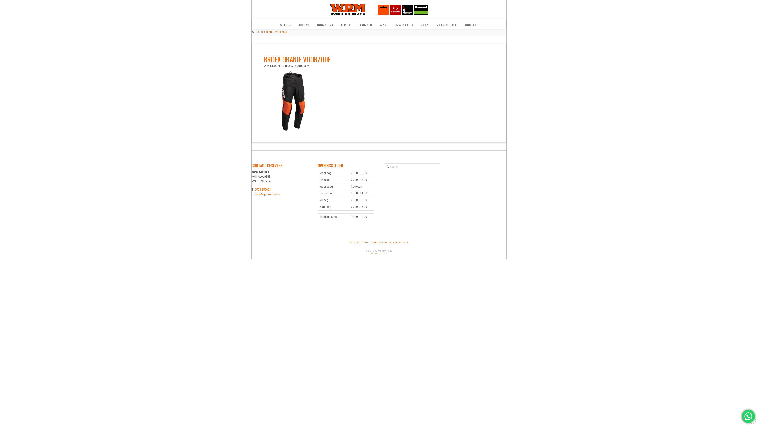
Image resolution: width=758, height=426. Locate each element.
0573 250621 (263, 189)
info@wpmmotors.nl (267, 194)
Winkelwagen (399, 242)
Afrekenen (379, 242)
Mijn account (360, 242)
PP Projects (379, 253)
